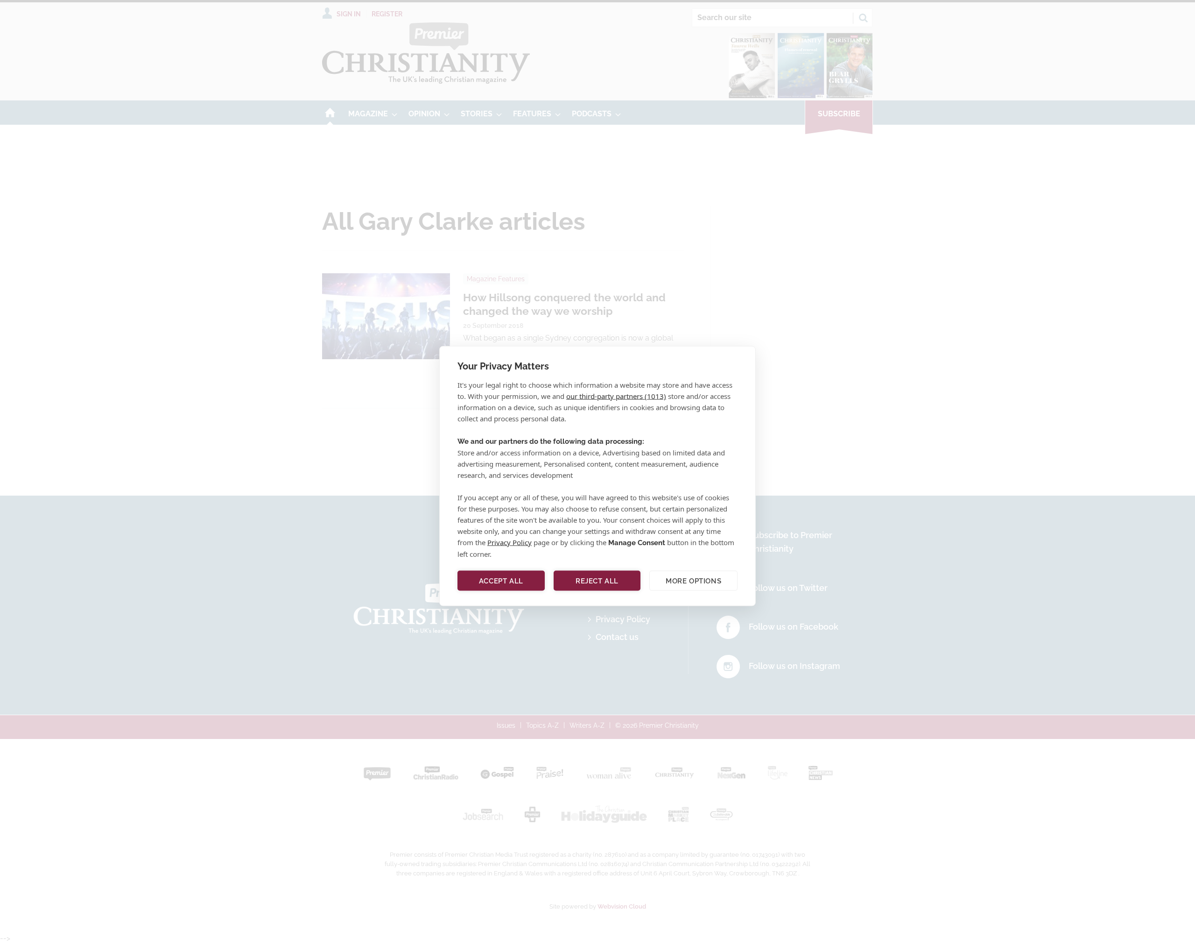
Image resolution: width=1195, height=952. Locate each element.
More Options (693, 580)
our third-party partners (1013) (616, 396)
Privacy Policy (509, 542)
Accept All (501, 580)
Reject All (597, 580)
